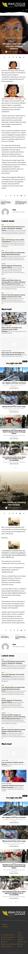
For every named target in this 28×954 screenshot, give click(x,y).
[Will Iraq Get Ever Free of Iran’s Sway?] (14, 398)
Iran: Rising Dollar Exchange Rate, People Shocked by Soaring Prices (13, 254)
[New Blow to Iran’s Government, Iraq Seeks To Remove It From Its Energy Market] (14, 421)
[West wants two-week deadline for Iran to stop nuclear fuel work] (14, 343)
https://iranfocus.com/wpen (19, 211)
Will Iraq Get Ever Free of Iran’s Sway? (14, 407)
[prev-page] (11, 467)
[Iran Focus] (13, 5)
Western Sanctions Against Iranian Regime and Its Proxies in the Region (13, 296)
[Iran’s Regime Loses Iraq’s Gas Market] (14, 374)
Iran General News (6, 325)
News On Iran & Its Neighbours (9, 37)
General (4, 263)
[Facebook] (9, 57)
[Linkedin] (20, 57)
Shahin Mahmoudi (14, 388)
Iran (3, 224)
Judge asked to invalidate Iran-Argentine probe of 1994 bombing (12, 329)
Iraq (19, 37)
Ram (10, 51)
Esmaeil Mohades (14, 438)
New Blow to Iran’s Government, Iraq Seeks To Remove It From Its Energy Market (14, 432)
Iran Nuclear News (7, 350)
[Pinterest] (16, 57)
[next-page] (15, 467)
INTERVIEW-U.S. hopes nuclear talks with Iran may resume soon (21, 202)
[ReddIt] (23, 57)
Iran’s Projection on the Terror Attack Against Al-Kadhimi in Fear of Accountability (14, 458)
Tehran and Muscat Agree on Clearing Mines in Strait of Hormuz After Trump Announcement (13, 282)
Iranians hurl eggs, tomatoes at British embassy (6, 202)
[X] (12, 57)
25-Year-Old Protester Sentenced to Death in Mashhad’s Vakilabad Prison (13, 228)
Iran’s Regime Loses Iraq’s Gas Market (14, 383)
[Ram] (6, 52)
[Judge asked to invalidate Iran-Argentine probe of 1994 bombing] (14, 318)
